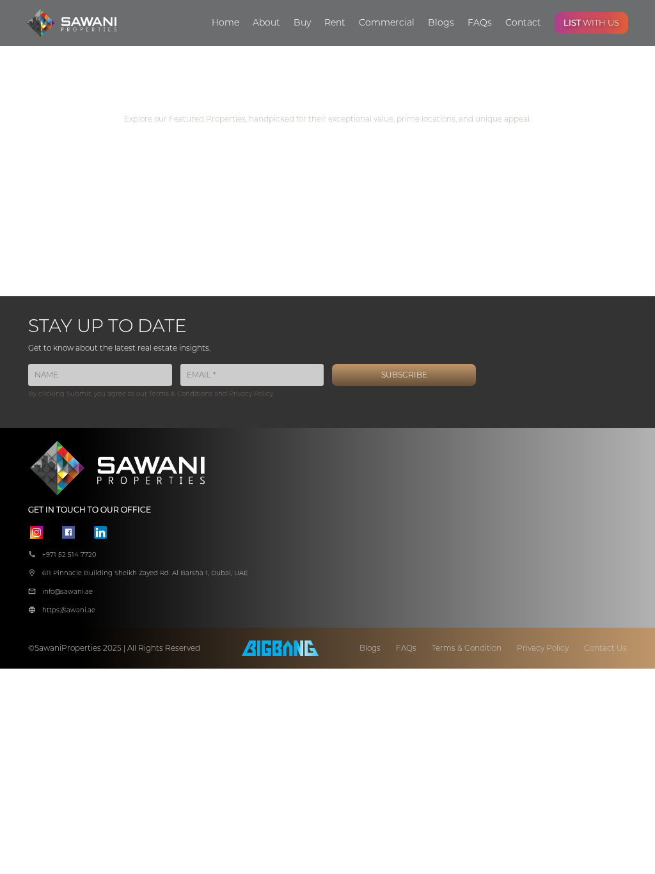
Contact (523, 22)
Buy (302, 22)
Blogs (441, 22)
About (266, 22)
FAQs (480, 22)
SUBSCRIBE (404, 374)
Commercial (386, 22)
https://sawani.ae (68, 610)
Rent (334, 22)
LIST (591, 22)
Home (225, 22)
